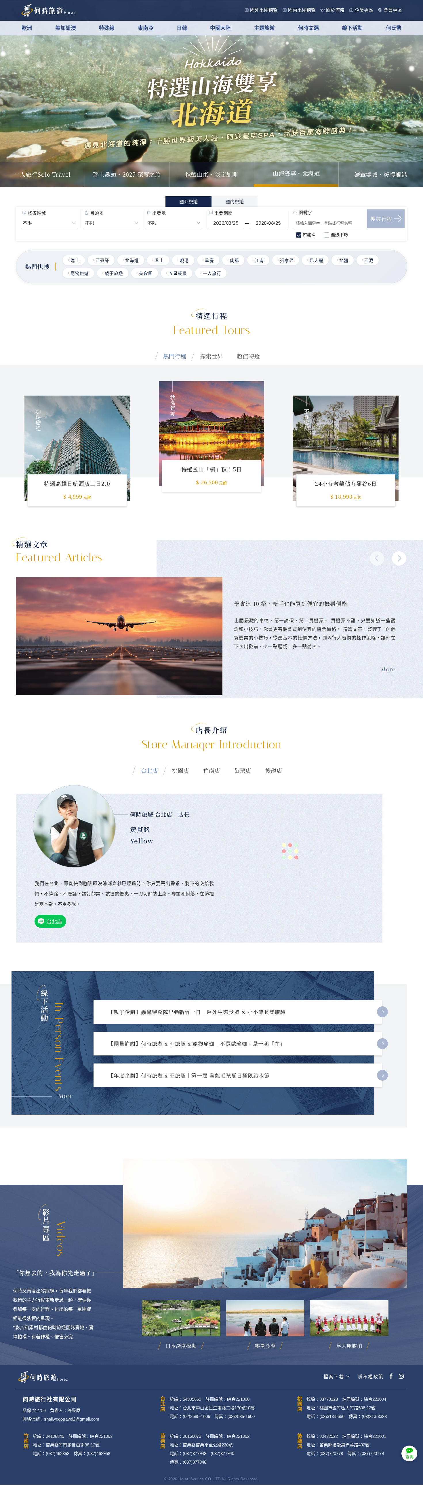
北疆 (343, 260)
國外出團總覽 (264, 10)
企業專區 (364, 10)
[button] (399, 558)
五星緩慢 (178, 273)
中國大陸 (220, 28)
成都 (234, 260)
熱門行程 (174, 356)
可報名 (309, 235)
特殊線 (107, 28)
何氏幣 (393, 28)
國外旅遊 (188, 201)
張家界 (287, 260)
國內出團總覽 (302, 10)
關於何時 (335, 10)
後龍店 (273, 770)
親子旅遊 (114, 273)
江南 (259, 260)
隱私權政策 (370, 1376)
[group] (77, 441)
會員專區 (393, 10)
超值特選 (248, 356)
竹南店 (211, 770)
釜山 (159, 260)
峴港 (184, 260)
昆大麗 (316, 260)
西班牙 (102, 260)
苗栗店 (242, 770)
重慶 (209, 260)
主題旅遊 (264, 28)
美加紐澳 (65, 28)
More (66, 1096)
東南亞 (145, 28)
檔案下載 (334, 1376)
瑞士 (75, 260)
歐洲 (27, 28)
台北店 (149, 770)
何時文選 (308, 28)
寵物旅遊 (79, 273)
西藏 (369, 260)
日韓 (182, 28)
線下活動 (352, 28)
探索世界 (211, 356)
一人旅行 (212, 273)
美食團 (146, 273)
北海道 (132, 260)
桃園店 (180, 770)
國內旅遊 (234, 201)
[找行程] (386, 218)
